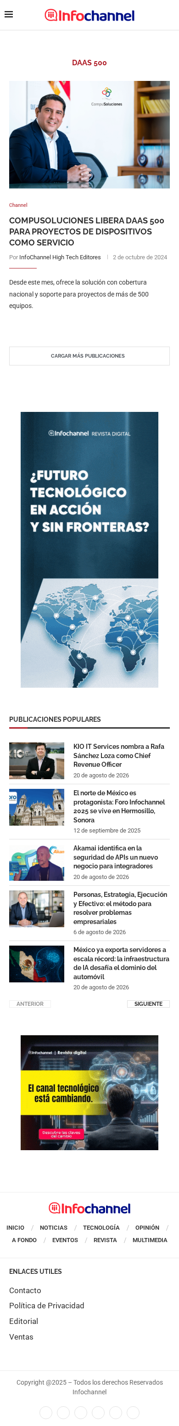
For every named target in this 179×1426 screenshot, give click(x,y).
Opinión (147, 1227)
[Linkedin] (80, 1412)
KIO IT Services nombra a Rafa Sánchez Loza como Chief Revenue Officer (118, 755)
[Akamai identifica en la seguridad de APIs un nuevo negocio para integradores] (36, 862)
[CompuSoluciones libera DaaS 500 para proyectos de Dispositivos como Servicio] (89, 134)
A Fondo (24, 1240)
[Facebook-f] (45, 1412)
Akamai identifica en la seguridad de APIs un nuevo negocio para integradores (115, 857)
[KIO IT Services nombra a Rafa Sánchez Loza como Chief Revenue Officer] (36, 760)
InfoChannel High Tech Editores (60, 257)
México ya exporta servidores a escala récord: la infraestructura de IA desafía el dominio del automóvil (121, 963)
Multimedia (150, 1240)
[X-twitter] (63, 1412)
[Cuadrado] (89, 1039)
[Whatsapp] (115, 1412)
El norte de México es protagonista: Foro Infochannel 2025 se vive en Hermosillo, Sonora (119, 806)
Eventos (65, 1240)
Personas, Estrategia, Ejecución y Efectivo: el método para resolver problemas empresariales (120, 908)
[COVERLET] (89, 416)
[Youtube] (98, 1412)
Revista (105, 1240)
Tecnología (101, 1227)
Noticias (53, 1227)
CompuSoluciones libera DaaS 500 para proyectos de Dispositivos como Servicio (86, 232)
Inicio (15, 1227)
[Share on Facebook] (80, 324)
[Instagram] (133, 1412)
